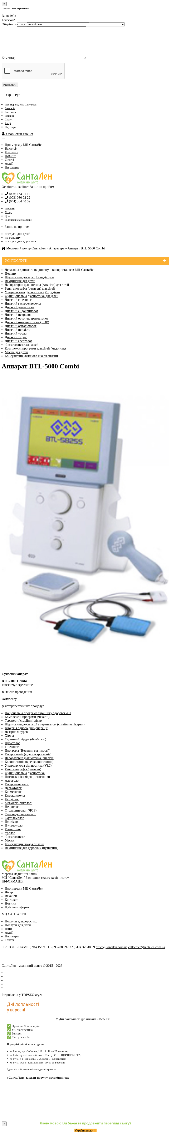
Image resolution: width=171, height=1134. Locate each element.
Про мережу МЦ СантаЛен (20, 104)
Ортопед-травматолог (20, 814)
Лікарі (8, 212)
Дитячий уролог (16, 333)
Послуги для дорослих (21, 921)
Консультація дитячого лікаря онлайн (31, 356)
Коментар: (9, 57)
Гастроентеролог (17, 784)
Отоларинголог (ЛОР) (20, 810)
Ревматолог (13, 829)
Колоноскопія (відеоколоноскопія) (29, 761)
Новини (9, 115)
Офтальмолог (14, 818)
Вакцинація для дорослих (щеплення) (31, 848)
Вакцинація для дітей (20, 281)
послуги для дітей (17, 233)
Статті (9, 119)
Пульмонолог (14, 825)
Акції (8, 123)
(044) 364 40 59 (19, 201)
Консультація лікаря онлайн (24, 844)
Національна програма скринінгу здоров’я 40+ (38, 713)
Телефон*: (9, 20)
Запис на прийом (42, 186)
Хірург (10, 735)
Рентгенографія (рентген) (23, 769)
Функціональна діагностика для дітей (31, 296)
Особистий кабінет (19, 134)
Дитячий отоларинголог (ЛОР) (27, 322)
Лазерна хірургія (16, 732)
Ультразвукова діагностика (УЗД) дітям (32, 292)
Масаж (9, 840)
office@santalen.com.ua (111, 947)
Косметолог (13, 791)
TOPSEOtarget (31, 994)
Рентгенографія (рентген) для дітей (30, 288)
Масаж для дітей (16, 352)
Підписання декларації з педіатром (29, 277)
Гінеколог (12, 747)
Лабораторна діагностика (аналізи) (29, 758)
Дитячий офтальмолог (20, 326)
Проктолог (12, 743)
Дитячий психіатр (17, 329)
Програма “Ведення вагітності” (27, 750)
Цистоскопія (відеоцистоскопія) (27, 776)
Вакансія (10, 108)
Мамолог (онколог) (18, 803)
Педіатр (10, 273)
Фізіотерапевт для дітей (21, 344)
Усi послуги (16, 260)
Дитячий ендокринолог (21, 311)
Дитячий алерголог (18, 341)
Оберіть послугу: (14, 24)
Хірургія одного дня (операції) (26, 728)
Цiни (8, 929)
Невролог (12, 806)
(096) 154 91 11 (19, 194)
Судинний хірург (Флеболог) (25, 739)
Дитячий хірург (16, 337)
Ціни (7, 216)
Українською (83, 1130)
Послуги (10, 208)
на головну (13, 237)
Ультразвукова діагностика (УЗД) (28, 765)
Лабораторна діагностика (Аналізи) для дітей (37, 284)
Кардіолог (12, 799)
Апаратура (56, 248)
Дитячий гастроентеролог (23, 303)
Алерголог (12, 780)
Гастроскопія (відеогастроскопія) (28, 754)
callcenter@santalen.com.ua (146, 947)
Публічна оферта (17, 907)
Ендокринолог (15, 795)
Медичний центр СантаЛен (25, 248)
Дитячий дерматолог (19, 307)
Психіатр (11, 821)
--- (95, 1130)
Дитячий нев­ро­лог (18, 314)
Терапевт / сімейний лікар (23, 720)
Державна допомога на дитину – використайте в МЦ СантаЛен (50, 269)
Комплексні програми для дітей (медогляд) (35, 348)
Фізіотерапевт (15, 836)
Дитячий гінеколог (18, 299)
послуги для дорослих (20, 241)
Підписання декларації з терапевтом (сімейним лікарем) (44, 724)
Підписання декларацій (18, 219)
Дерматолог (13, 788)
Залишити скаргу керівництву (47, 877)
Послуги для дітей (18, 925)
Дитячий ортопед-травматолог (26, 318)
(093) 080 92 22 (19, 197)
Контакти (10, 112)
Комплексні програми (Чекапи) (27, 717)
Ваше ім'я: (9, 15)
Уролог (10, 833)
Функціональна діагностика (25, 773)
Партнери (10, 127)
